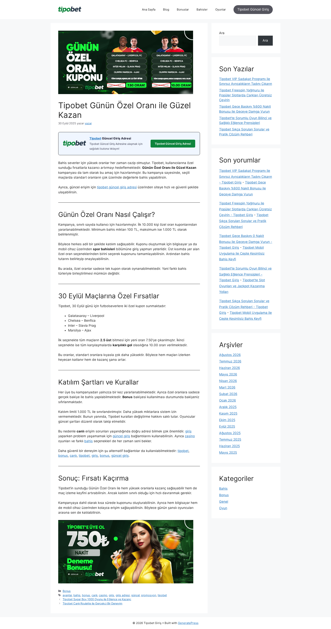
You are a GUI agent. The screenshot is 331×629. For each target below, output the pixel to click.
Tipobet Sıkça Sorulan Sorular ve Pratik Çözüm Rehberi (243, 221)
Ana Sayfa (148, 9)
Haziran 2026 (229, 368)
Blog (166, 9)
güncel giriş (121, 436)
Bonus (67, 591)
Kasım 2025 (228, 413)
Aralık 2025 (228, 407)
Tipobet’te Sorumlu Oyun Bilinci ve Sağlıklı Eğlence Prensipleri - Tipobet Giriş (245, 274)
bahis (88, 441)
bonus (63, 456)
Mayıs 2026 (228, 374)
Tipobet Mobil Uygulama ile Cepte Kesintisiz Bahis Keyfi (242, 253)
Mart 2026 (227, 387)
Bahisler (202, 9)
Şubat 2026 (228, 394)
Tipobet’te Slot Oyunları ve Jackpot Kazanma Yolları (242, 286)
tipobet (183, 451)
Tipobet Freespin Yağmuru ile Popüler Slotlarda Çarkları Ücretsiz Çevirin (245, 95)
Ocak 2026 (227, 400)
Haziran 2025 (229, 446)
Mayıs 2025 (228, 452)
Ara (221, 33)
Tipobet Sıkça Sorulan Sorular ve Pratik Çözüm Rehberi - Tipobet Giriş (244, 307)
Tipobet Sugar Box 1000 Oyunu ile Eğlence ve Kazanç (97, 599)
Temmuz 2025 (230, 439)
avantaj (67, 595)
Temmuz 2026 (230, 361)
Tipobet (95, 138)
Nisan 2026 (228, 381)
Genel (223, 502)
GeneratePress (188, 623)
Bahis (223, 488)
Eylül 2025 (227, 426)
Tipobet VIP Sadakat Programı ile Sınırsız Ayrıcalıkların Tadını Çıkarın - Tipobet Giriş (245, 176)
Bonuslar (183, 9)
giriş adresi (123, 595)
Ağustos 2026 (230, 355)
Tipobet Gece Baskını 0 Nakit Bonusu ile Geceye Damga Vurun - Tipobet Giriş (245, 241)
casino (190, 436)
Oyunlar (220, 9)
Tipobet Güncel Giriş (253, 9)
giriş (188, 431)
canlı (73, 456)
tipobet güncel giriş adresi (117, 187)
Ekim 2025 (227, 420)
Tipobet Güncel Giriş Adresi (173, 143)
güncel (135, 595)
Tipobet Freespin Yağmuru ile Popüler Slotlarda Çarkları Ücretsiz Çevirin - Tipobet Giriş (245, 209)
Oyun (223, 508)
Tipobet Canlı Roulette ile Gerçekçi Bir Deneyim (92, 603)
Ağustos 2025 (230, 433)
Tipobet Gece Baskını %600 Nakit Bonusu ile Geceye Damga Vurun (242, 188)
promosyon (148, 595)
